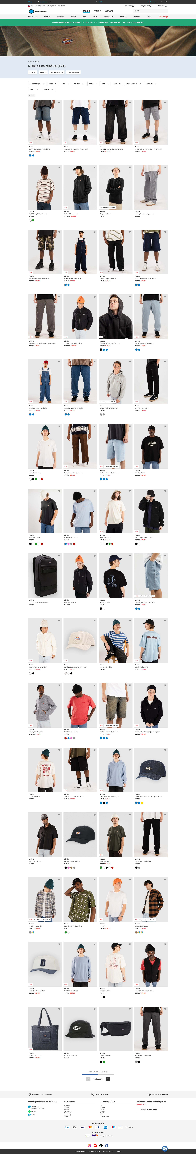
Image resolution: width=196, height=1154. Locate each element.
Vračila (102, 1113)
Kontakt (102, 1107)
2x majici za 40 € (126, 22)
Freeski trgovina (73, 72)
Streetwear (32, 16)
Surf (95, 16)
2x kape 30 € (139, 22)
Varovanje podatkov (94, 1151)
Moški (86, 11)
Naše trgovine (40, 6)
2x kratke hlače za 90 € (90, 22)
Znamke (136, 16)
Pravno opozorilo (108, 1151)
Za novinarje (67, 1115)
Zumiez (66, 1116)
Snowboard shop (57, 72)
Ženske (97, 11)
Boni (101, 1115)
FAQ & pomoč (51, 6)
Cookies (118, 1151)
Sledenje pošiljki (105, 1116)
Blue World (61, 6)
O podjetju (67, 1105)
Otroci (109, 11)
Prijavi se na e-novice (149, 1109)
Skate (73, 16)
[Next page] (108, 1079)
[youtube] (95, 1145)
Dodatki (60, 16)
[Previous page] (88, 1079)
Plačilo (102, 1109)
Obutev (47, 16)
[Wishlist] (60, 101)
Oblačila (32, 72)
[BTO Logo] (51, 11)
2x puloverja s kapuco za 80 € (109, 22)
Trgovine (66, 1107)
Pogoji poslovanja (80, 1151)
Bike (84, 16)
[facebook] (106, 1145)
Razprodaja (163, 16)
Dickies (37, 62)
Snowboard (108, 16)
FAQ (101, 1105)
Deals (149, 16)
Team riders (67, 1111)
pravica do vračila (158, 2)
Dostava (102, 1111)
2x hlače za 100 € (76, 22)
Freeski (123, 16)
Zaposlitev (67, 1109)
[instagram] (89, 1145)
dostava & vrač (39, 2)
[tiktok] (101, 1145)
